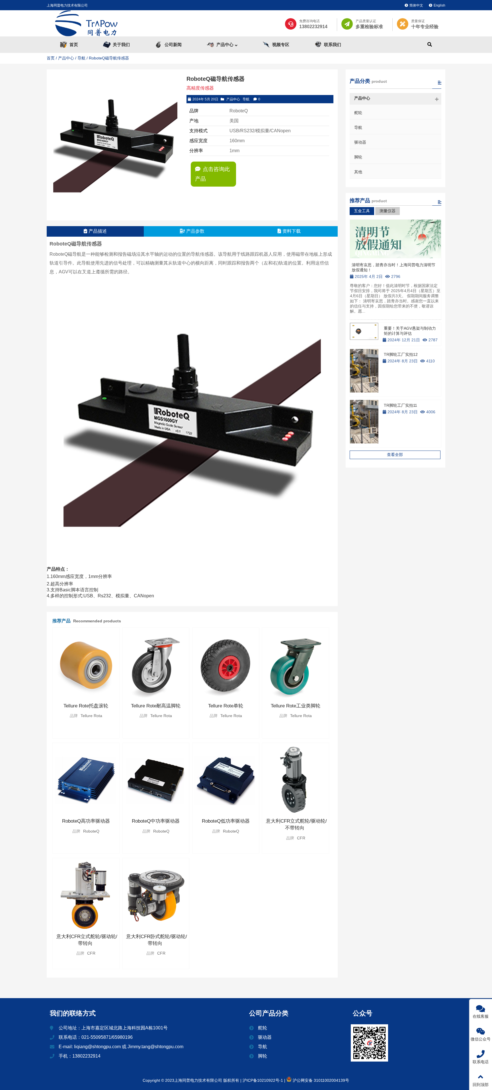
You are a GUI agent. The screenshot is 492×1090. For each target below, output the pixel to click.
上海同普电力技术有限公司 (67, 5)
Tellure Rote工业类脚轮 (295, 706)
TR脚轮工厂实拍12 (401, 354)
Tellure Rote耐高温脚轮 (156, 706)
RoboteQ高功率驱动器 (86, 821)
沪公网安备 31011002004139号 (320, 1080)
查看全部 (395, 454)
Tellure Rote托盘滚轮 (85, 706)
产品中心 (66, 58)
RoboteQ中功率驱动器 (156, 821)
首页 (51, 58)
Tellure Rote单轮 (225, 706)
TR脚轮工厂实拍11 (400, 405)
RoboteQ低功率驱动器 (226, 821)
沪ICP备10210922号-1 (262, 1080)
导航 (81, 58)
